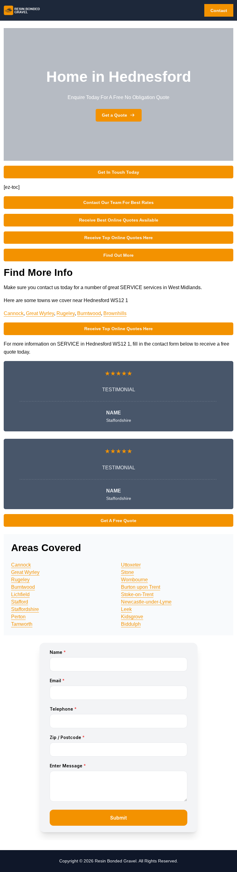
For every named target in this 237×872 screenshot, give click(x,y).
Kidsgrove (132, 616)
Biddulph (131, 624)
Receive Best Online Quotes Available (118, 220)
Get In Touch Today (118, 172)
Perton (18, 616)
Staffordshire (25, 609)
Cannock (13, 313)
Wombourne (134, 579)
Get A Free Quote (118, 520)
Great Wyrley (40, 313)
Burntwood (89, 313)
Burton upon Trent (140, 587)
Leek (126, 609)
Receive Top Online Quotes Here (118, 237)
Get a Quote (114, 115)
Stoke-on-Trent (137, 594)
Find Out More (118, 255)
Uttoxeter (131, 564)
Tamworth (21, 624)
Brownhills (115, 313)
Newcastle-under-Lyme (146, 601)
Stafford (19, 601)
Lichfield (20, 594)
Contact (218, 10)
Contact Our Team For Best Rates (118, 202)
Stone (127, 572)
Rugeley (65, 313)
